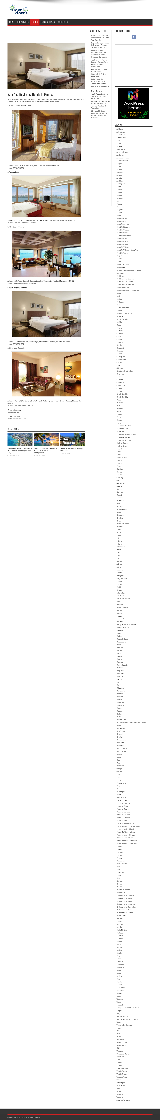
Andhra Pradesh (122, 161)
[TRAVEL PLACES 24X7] (18, 13)
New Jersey (120, 731)
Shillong (119, 950)
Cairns (118, 325)
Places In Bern (121, 800)
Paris (118, 774)
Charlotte (119, 351)
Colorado (119, 380)
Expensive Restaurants (124, 440)
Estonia (119, 417)
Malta (118, 653)
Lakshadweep (121, 593)
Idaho (118, 529)
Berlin (118, 262)
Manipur (119, 659)
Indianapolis (120, 547)
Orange (119, 769)
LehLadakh (120, 604)
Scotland (119, 939)
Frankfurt (119, 466)
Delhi (118, 406)
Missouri (119, 694)
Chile (118, 365)
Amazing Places (122, 152)
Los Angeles (120, 619)
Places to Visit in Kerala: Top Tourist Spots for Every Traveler (100, 89)
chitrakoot (120, 368)
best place (120, 273)
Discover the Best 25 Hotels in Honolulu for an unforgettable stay (20, 450)
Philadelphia (120, 792)
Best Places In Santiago (125, 279)
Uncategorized (121, 1039)
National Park (121, 720)
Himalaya (119, 506)
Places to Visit (121, 820)
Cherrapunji (120, 357)
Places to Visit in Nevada (125, 835)
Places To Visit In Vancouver (127, 844)
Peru (118, 789)
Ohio (118, 760)
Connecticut (120, 385)
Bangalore (120, 207)
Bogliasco (120, 302)
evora (118, 423)
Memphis (119, 676)
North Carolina (121, 748)
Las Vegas (120, 596)
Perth (118, 786)
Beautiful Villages (122, 247)
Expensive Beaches (123, 426)
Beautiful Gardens (123, 230)
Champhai (120, 348)
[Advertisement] (107, 9)
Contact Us (63, 21)
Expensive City (122, 432)
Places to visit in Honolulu (125, 823)
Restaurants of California (125, 913)
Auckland (119, 181)
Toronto (119, 1022)
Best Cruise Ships (123, 264)
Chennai (119, 354)
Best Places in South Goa (125, 282)
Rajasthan (120, 872)
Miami (118, 682)
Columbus (120, 383)
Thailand (119, 1005)
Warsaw (119, 1080)
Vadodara (119, 1051)
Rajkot (118, 875)
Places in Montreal (123, 812)
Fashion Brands (122, 443)
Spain (118, 970)
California (119, 331)
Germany (119, 478)
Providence (120, 861)
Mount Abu (120, 705)
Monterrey (120, 702)
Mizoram (119, 697)
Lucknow (119, 622)
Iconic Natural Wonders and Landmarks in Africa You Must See (100, 38)
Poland (119, 846)
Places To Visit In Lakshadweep (128, 826)
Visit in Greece (121, 1071)
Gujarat (119, 495)
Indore (118, 550)
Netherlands (120, 728)
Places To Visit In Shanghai (126, 841)
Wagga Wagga (121, 1077)
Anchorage (120, 155)
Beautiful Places (122, 241)
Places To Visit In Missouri (126, 832)
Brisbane (119, 316)
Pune (118, 867)
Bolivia (118, 305)
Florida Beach (121, 457)
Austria (119, 192)
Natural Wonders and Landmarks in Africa (131, 723)
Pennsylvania (121, 783)
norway (119, 757)
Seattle (119, 941)
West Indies (120, 1086)
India (118, 538)
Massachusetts (122, 665)
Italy (118, 555)
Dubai (118, 411)
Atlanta (119, 178)
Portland (119, 852)
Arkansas (119, 172)
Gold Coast (120, 483)
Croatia (119, 388)
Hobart (118, 512)
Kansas (119, 581)
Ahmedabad (120, 135)
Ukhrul (118, 1037)
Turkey (119, 1028)
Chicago (119, 362)
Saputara (119, 936)
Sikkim (119, 956)
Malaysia (119, 648)
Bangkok (119, 210)
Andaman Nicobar (122, 158)
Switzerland (120, 988)
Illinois (118, 532)
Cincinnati (120, 374)
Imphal (118, 535)
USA (118, 1048)
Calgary (119, 328)
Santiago (119, 933)
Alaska (119, 141)
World (118, 1091)
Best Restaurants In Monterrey (127, 290)
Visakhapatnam (122, 1068)
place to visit (121, 797)
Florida (118, 452)
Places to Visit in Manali (125, 829)
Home (11, 21)
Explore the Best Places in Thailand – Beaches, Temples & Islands (100, 45)
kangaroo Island (122, 578)
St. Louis (119, 976)
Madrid (118, 633)
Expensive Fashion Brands (126, 434)
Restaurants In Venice (124, 910)
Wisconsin (120, 1088)
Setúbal (119, 947)
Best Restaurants (122, 287)
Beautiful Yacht (122, 253)
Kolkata (119, 590)
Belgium (119, 256)
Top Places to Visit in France (127, 1019)
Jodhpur (119, 573)
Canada (119, 336)
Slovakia (119, 962)
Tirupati (119, 1011)
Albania (119, 143)
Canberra (119, 342)
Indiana (119, 541)
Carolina (119, 345)
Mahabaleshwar (122, 639)
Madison (119, 630)
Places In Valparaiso (123, 818)
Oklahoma (120, 766)
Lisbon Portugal (122, 607)
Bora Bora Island (122, 308)
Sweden (119, 982)
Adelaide (119, 129)
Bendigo (119, 259)
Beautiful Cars (121, 218)
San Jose (119, 927)
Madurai (119, 636)
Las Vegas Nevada (123, 599)
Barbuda (119, 213)
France (119, 460)
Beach (118, 215)
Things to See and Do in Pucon (127, 1008)
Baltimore (119, 204)
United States (121, 1045)
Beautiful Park (121, 239)
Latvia (118, 602)
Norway (119, 754)
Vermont (119, 1063)
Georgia (119, 472)
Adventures (120, 132)
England (119, 414)
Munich (119, 711)
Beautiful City (121, 221)
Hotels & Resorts (122, 524)
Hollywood (120, 515)
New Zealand (121, 740)
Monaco (119, 699)
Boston (119, 311)
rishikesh (119, 918)
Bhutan (119, 299)
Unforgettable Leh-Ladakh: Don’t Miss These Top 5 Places (98, 81)
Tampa (118, 996)
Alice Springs (121, 149)
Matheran (119, 668)
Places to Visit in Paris (124, 838)
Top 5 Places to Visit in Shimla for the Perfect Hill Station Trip (99, 96)
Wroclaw (119, 1094)
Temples (119, 999)
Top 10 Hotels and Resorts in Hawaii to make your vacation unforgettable (46, 450)
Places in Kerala (122, 809)
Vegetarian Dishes (123, 1054)
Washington (120, 1083)
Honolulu (119, 518)
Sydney (119, 993)
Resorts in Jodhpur (123, 890)
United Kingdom (122, 1042)
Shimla (119, 953)
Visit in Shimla (121, 1074)
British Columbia (122, 319)
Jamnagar (120, 570)
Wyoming (119, 1097)
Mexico (119, 679)
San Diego (120, 924)
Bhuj (118, 296)
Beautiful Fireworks (123, 227)
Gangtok (119, 469)
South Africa (120, 965)
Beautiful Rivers (122, 244)
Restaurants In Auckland (125, 895)
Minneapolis (120, 691)
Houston (119, 527)
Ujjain (118, 1034)
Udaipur (119, 1031)
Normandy (120, 746)
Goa (118, 481)
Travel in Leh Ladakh (124, 1025)
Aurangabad (120, 184)
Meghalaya (120, 671)
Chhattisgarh (121, 360)
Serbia (118, 944)
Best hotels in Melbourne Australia (128, 270)
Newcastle (120, 743)
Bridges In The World (124, 313)
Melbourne (120, 674)
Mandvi (119, 656)
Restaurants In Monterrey (125, 904)
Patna (118, 780)
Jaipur (118, 567)
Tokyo (118, 1014)
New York (119, 734)
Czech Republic (122, 394)
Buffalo (119, 322)
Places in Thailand (123, 815)
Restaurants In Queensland (126, 907)
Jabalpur (119, 561)
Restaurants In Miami (124, 901)
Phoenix (119, 795)
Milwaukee (120, 688)
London (119, 613)
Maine (118, 645)
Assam (119, 175)
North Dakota (121, 751)
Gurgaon (119, 498)
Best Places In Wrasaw (125, 285)
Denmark (119, 408)
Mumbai (119, 708)
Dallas (118, 400)
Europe (119, 420)
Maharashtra (121, 642)
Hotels (35, 21)
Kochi (118, 587)
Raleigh (119, 878)
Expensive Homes (123, 437)
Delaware (119, 403)
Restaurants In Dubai (124, 898)
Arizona (119, 166)
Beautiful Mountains (123, 236)
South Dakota (121, 967)
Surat (118, 979)
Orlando (119, 772)
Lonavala (119, 610)
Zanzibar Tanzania (123, 1100)
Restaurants (22, 21)
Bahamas (119, 198)
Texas (118, 1002)
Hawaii (118, 504)
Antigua (119, 164)
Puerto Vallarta (121, 864)
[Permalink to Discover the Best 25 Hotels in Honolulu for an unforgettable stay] (20, 445)
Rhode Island (121, 916)
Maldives (119, 651)
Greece (119, 486)
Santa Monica (121, 930)
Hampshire (120, 501)
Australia (119, 190)
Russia (119, 921)
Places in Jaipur (122, 806)
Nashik (119, 714)
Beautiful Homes (122, 233)
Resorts (119, 884)
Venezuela (120, 1057)
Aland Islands (121, 138)
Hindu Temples (121, 509)
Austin (118, 187)
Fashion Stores (122, 446)
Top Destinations (122, 1016)
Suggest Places (48, 21)
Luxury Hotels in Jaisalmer (126, 625)
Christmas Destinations (124, 371)
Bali (117, 201)
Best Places (120, 276)
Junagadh (120, 576)
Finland (119, 449)
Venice (118, 1060)
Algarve (119, 146)
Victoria (119, 1065)
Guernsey (120, 492)
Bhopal (119, 293)
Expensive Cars (122, 429)
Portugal (119, 855)
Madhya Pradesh (122, 627)
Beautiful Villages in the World (127, 250)
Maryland (119, 662)
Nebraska (119, 725)
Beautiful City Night (123, 224)
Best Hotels (120, 267)
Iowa (118, 553)
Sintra (118, 959)
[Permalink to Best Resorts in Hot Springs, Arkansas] (72, 445)
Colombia (119, 377)
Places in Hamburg (123, 803)
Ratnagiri (119, 881)
